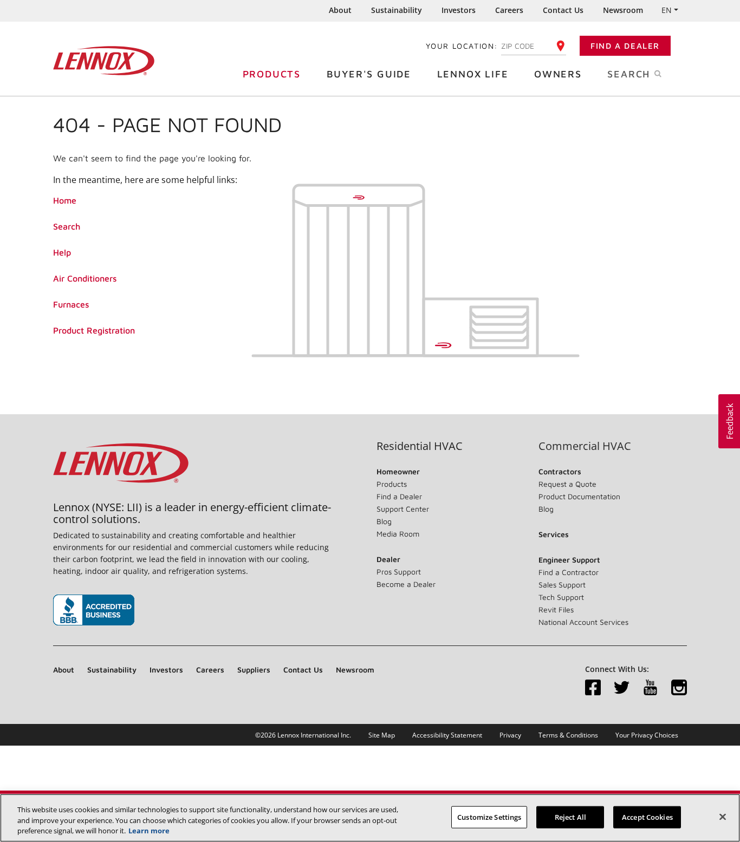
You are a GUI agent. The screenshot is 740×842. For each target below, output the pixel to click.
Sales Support (562, 584)
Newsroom (623, 10)
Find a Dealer (625, 45)
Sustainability (396, 10)
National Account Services (583, 621)
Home (64, 200)
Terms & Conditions (568, 735)
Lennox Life (473, 74)
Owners (558, 74)
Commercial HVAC (584, 446)
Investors (459, 10)
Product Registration (94, 330)
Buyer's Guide (369, 74)
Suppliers (253, 669)
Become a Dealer (406, 584)
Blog (384, 521)
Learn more (149, 831)
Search (66, 226)
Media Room (398, 533)
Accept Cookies (647, 816)
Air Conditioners (84, 278)
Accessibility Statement (447, 735)
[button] (729, 421)
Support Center (403, 508)
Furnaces (71, 304)
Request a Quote (567, 483)
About (340, 10)
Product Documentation (579, 496)
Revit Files (556, 609)
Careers (509, 10)
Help (62, 252)
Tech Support (561, 597)
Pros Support (399, 571)
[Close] (723, 816)
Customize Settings (489, 816)
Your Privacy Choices (646, 735)
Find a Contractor (568, 572)
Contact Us (563, 10)
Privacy (510, 735)
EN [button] (666, 10)
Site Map (381, 735)
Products (272, 74)
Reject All (570, 816)
